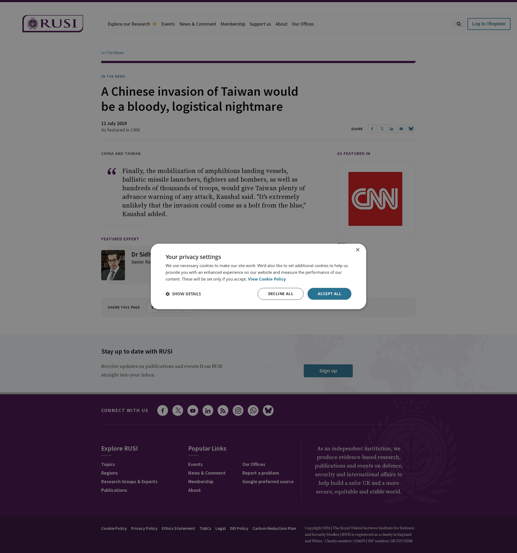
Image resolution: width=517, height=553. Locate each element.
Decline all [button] (280, 293)
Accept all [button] (329, 293)
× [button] (357, 250)
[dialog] (258, 276)
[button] (183, 294)
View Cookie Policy (267, 279)
